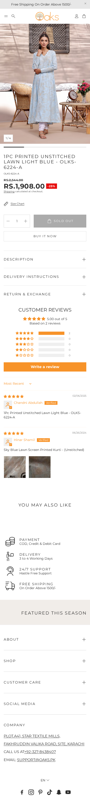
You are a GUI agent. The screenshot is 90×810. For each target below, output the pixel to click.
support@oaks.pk (36, 759)
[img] (14, 396)
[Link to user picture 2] (40, 467)
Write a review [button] (45, 367)
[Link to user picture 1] (15, 467)
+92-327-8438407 (40, 751)
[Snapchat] (59, 792)
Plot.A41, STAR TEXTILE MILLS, (32, 736)
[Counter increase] (25, 221)
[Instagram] (31, 792)
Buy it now (45, 236)
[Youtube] (68, 792)
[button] (6, 16)
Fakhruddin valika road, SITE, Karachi (44, 743)
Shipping (9, 191)
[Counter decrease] (8, 221)
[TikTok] (49, 792)
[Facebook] (22, 792)
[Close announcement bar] (85, 3)
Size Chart (17, 203)
